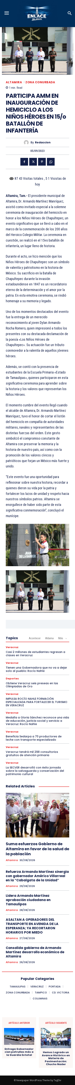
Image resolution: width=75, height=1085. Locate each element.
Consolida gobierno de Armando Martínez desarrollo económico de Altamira (35, 952)
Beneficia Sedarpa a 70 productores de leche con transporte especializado (34, 738)
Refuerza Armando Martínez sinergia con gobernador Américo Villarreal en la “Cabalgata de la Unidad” (37, 875)
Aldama (49, 638)
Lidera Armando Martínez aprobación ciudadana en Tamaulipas (28, 899)
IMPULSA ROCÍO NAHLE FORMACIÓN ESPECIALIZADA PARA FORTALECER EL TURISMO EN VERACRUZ (36, 702)
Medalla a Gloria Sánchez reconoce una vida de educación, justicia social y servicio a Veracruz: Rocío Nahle (37, 721)
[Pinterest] (42, 162)
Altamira (14, 82)
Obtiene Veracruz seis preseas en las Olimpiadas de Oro (32, 684)
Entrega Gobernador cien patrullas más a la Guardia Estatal (19, 1052)
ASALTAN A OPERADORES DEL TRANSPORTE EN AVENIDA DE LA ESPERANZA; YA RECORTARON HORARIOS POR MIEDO (32, 926)
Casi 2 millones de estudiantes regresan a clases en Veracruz (35, 653)
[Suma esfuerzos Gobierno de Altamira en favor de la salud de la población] (37, 815)
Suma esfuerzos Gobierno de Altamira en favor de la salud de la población (37, 849)
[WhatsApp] (51, 162)
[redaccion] (27, 142)
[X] (33, 162)
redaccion (43, 142)
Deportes (12, 678)
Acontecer (35, 638)
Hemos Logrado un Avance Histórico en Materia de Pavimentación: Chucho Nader (56, 1058)
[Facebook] (24, 162)
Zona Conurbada (40, 82)
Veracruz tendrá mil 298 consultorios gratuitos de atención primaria (32, 753)
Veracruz (12, 647)
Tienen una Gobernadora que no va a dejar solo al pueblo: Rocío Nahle (36, 669)
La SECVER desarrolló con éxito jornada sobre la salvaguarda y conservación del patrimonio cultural (35, 771)
